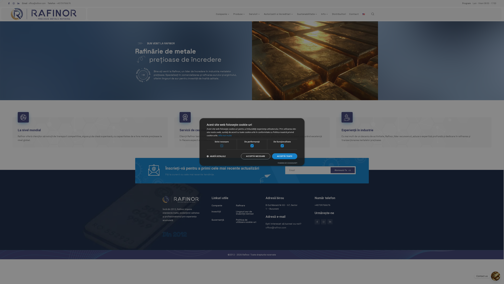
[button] (216, 156)
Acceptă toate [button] (284, 156)
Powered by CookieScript (287, 163)
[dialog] (252, 142)
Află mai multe (225, 135)
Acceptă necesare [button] (255, 156)
